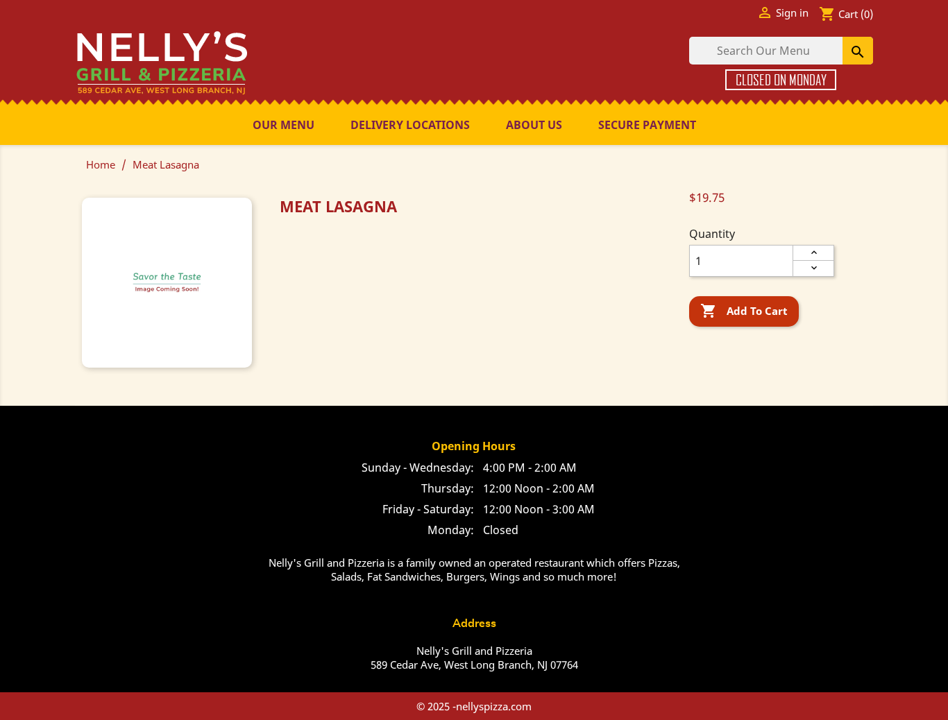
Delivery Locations (410, 124)
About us (534, 124)
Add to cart (744, 310)
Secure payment (647, 124)
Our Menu (283, 124)
